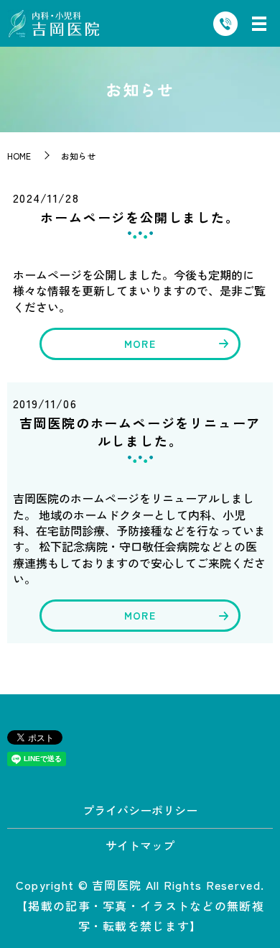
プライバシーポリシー (140, 810)
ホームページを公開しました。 (139, 217)
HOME (19, 155)
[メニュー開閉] (259, 24)
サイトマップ (140, 845)
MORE (140, 343)
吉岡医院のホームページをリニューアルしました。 (140, 431)
